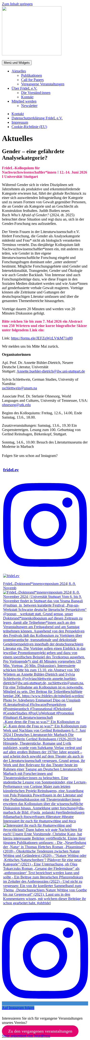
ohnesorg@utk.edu (16, 405)
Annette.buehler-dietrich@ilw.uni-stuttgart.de (51, 371)
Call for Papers (32, 80)
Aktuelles (19, 71)
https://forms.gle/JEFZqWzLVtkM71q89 (42, 338)
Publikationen (31, 75)
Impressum (20, 122)
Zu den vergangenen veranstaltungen (40, 1031)
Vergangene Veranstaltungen (42, 84)
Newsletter (29, 106)
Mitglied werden (24, 101)
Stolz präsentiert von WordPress (26, 1036)
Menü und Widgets (17, 62)
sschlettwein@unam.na (19, 388)
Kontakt (27, 97)
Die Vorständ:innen (35, 93)
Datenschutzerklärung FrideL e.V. (37, 118)
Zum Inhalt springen (17, 4)
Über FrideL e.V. (24, 88)
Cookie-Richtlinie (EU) (29, 127)
